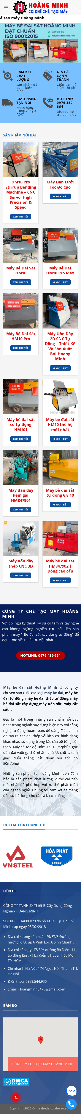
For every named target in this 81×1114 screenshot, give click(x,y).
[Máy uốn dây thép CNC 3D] (20, 538)
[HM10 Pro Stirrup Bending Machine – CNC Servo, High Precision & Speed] (20, 159)
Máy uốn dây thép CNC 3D (20, 563)
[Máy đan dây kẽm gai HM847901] (20, 467)
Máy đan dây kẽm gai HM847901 (20, 495)
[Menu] (5, 7)
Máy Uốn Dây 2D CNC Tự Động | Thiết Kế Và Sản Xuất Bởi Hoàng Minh (60, 346)
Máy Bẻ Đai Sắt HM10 (20, 270)
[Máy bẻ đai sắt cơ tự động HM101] (20, 396)
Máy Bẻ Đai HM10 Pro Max (60, 270)
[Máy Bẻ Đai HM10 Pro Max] (60, 245)
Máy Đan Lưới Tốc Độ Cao (60, 184)
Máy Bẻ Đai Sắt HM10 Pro (20, 336)
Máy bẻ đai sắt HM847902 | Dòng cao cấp (60, 566)
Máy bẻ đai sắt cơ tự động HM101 (20, 424)
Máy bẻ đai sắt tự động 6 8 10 (60, 493)
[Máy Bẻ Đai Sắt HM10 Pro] (20, 311)
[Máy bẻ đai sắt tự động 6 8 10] (60, 467)
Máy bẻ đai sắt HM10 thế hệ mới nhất (60, 424)
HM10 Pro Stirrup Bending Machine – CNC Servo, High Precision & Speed (20, 195)
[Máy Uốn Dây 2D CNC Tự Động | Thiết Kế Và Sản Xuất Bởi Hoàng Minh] (60, 311)
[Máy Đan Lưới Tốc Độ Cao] (60, 159)
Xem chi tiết (20, 216)
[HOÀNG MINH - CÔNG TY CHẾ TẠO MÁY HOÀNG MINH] (41, 7)
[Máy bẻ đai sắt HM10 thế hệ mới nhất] (60, 396)
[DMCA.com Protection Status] (16, 1081)
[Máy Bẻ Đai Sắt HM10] (20, 245)
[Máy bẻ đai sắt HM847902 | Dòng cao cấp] (60, 538)
